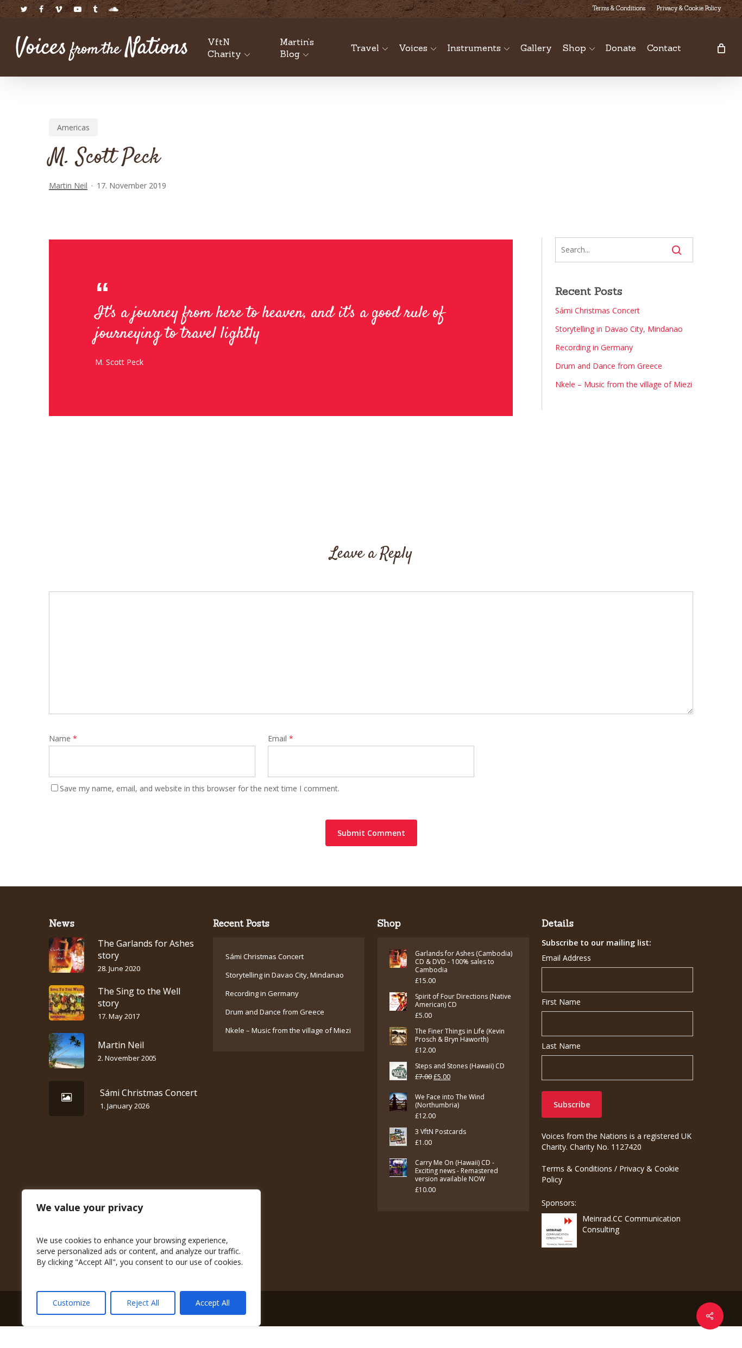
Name (63, 738)
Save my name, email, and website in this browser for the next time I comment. (199, 788)
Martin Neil (68, 185)
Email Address (566, 958)
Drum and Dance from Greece (608, 366)
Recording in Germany (594, 347)
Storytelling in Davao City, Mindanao (619, 329)
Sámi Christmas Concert (597, 310)
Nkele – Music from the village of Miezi (623, 384)
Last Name (561, 1046)
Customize (71, 1302)
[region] (141, 1257)
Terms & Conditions (577, 1168)
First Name (561, 1002)
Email (280, 738)
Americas (73, 127)
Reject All (143, 1302)
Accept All (213, 1302)
